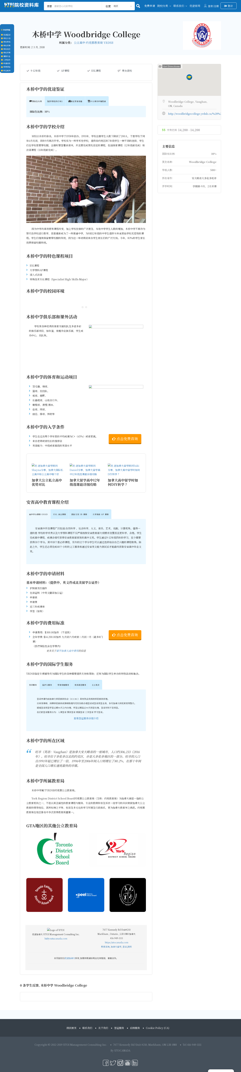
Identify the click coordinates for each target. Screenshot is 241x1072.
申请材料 (6, 63)
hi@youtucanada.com (55, 938)
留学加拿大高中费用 (67, 650)
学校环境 (6, 45)
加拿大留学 (116, 946)
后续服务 (135, 1028)
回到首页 (71, 1028)
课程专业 (6, 56)
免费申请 (149, 6)
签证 (125, 946)
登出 (230, 6)
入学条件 (6, 59)
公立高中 (80, 43)
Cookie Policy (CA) (157, 1028)
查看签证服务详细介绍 (86, 718)
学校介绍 (6, 38)
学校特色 (6, 41)
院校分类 (162, 6)
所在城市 (6, 70)
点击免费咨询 (127, 439)
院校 (130, 946)
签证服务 (119, 1028)
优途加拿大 (70, 958)
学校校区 (6, 49)
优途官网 (194, 6)
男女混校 (127, 70)
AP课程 (65, 70)
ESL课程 (96, 70)
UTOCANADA (122, 1050)
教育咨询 (105, 946)
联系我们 (178, 6)
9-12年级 (35, 70)
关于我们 (103, 1028)
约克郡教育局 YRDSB (99, 43)
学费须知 (6, 66)
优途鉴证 (6, 34)
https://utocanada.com (116, 942)
